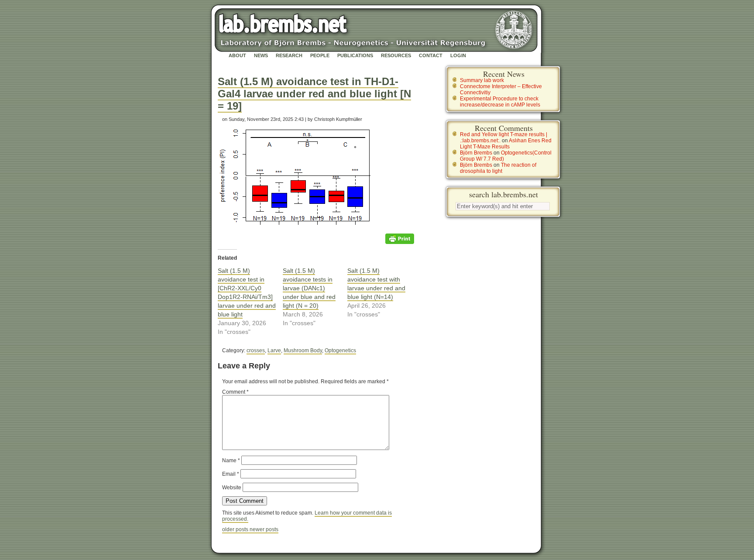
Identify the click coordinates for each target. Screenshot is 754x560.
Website (231, 487)
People (319, 55)
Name (231, 460)
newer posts (264, 529)
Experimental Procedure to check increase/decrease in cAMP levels (500, 102)
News (261, 55)
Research (289, 55)
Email (230, 474)
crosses (256, 350)
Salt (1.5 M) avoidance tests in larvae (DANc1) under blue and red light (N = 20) (309, 288)
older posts (236, 529)
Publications (355, 55)
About (237, 55)
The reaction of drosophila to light (498, 168)
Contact (430, 55)
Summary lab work (482, 80)
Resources (396, 55)
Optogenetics (340, 350)
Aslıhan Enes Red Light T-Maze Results (506, 143)
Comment (235, 392)
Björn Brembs (476, 153)
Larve (274, 350)
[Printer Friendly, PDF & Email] (399, 238)
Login (458, 55)
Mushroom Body (303, 350)
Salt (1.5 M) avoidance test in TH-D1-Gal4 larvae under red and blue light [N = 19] (314, 94)
